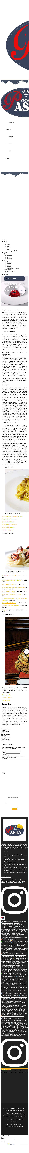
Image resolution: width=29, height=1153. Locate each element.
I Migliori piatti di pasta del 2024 (12, 858)
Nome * (4, 751)
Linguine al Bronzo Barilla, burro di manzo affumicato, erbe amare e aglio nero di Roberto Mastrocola (15, 869)
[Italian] (1, 237)
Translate (12, 1144)
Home (3, 290)
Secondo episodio (7, 697)
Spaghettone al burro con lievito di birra (13, 587)
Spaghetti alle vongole (8, 527)
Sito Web (4, 754)
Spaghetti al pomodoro (8, 584)
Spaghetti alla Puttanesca (9, 519)
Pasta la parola (12, 278)
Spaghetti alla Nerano (8, 521)
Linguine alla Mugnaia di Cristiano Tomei (15, 872)
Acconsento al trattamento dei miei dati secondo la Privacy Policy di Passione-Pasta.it (14, 804)
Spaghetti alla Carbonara (9, 524)
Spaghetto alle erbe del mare (10, 605)
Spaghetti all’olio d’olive (9, 603)
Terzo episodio (6, 700)
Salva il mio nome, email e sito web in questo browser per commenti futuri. (13, 756)
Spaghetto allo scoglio (8, 591)
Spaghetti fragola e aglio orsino (11, 575)
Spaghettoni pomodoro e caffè (11, 594)
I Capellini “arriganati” (10, 862)
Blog (6, 290)
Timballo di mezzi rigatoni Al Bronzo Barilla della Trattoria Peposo (15, 865)
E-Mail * (4, 752)
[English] (2, 237)
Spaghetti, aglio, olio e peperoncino (12, 516)
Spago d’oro (5, 610)
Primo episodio (6, 695)
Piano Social (18, 1124)
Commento (4, 758)
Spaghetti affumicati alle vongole (11, 580)
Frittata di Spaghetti (7, 530)
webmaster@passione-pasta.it (14, 1126)
